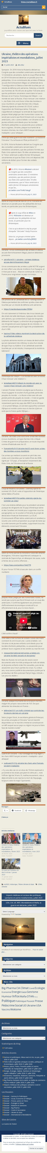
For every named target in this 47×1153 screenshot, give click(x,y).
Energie (16, 992)
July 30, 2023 (32, 243)
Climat (25, 988)
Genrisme (32, 992)
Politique (8, 1001)
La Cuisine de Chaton (9, 1124)
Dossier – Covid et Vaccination (14, 1110)
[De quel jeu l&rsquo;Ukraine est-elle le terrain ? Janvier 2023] (11, 864)
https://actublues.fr (29, 2)
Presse (39, 1001)
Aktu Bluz (21, 65)
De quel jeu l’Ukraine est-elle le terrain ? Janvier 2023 (10, 872)
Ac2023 (6, 884)
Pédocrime (8, 1005)
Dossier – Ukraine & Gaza (13, 1112)
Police (36, 997)
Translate (18, 914)
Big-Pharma (9, 988)
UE (24, 1005)
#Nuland (28, 169)
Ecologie (40, 988)
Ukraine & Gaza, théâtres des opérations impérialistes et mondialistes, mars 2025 (31, 848)
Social (5, 7)
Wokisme (15, 1009)
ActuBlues (23, 27)
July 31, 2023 (32, 194)
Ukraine (4, 887)
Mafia (23, 996)
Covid (31, 988)
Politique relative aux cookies (25, 1144)
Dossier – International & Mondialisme (17, 1115)
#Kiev (31, 213)
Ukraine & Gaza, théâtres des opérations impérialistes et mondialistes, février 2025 (11, 848)
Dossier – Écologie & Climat (14, 1103)
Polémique (20, 1001)
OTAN (40, 884)
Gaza (23, 991)
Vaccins (6, 1009)
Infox (16, 996)
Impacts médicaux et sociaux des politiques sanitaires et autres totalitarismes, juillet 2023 (23, 896)
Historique (13, 884)
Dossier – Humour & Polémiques (15, 1096)
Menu (25, 43)
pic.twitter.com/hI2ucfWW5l (25, 239)
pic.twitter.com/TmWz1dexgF (20, 190)
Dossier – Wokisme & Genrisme (15, 1105)
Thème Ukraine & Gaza (26, 884)
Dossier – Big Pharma (11, 1108)
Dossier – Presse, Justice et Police (16, 1101)
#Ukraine (17, 215)
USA (38, 1005)
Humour (7, 996)
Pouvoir (31, 1001)
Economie (6, 992)
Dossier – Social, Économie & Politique (17, 1099)
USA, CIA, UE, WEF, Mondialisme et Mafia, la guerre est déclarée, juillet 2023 (23, 903)
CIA (18, 988)
